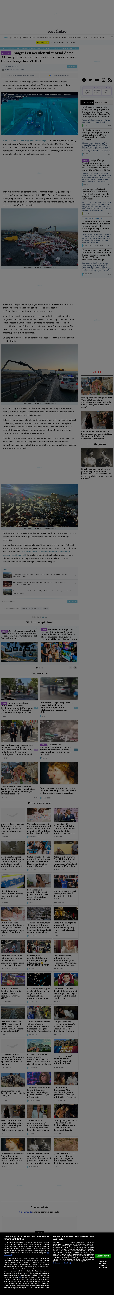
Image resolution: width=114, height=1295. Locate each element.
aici (19, 1277)
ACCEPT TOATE (103, 1256)
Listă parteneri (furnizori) (62, 1263)
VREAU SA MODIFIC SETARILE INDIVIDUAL (103, 1264)
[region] (57, 1264)
